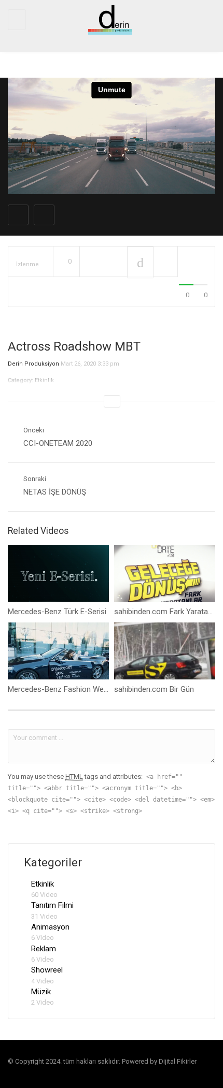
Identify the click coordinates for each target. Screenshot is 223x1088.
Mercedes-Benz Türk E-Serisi (57, 611)
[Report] (165, 262)
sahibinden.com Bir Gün (154, 689)
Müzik (41, 991)
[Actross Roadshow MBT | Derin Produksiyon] (109, 19)
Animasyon (50, 927)
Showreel (47, 970)
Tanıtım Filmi (52, 905)
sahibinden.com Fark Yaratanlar (167, 611)
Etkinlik (42, 884)
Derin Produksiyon (33, 363)
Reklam (43, 948)
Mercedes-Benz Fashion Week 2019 (69, 689)
